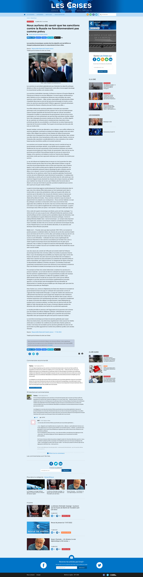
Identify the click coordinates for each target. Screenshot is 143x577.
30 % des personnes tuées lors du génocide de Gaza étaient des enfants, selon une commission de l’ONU (109, 380)
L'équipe (38, 575)
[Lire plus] (50, 345)
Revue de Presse (66, 532)
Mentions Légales (68, 575)
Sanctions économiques (37, 34)
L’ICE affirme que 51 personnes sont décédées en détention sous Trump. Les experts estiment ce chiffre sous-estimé (109, 359)
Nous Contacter (59, 14)
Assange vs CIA (107, 121)
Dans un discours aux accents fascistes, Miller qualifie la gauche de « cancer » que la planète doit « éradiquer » (110, 107)
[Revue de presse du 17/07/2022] (38, 528)
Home (28, 18)
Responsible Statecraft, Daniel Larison (42, 48)
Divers (105, 366)
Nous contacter (31, 575)
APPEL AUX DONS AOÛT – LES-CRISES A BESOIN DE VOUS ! (110, 369)
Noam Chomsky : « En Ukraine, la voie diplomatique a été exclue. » (63, 540)
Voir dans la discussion (35, 387)
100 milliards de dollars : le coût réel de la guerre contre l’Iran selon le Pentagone (110, 86)
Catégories (40, 14)
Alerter (43, 417)
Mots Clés (49, 14)
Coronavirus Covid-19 (109, 132)
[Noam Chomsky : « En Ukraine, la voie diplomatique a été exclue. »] (38, 544)
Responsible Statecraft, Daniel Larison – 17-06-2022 (47, 332)
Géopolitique (33, 18)
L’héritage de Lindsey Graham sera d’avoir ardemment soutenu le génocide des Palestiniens (109, 97)
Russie (30, 34)
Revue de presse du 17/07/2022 (61, 523)
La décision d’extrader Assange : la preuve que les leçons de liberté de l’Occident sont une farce (65, 507)
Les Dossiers (30, 14)
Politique (106, 103)
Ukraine (45, 34)
